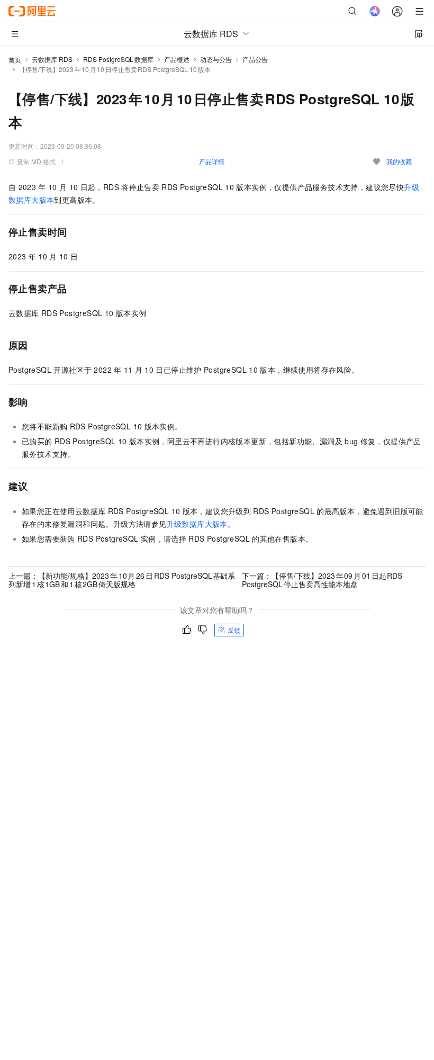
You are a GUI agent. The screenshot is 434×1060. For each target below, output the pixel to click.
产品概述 (176, 59)
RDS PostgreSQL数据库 (118, 59)
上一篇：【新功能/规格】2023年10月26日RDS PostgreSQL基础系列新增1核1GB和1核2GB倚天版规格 (121, 579)
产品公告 (255, 59)
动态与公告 (216, 59)
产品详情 (211, 161)
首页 (14, 59)
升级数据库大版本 (197, 523)
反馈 (234, 629)
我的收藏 (399, 161)
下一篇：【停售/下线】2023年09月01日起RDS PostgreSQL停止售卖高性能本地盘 (322, 579)
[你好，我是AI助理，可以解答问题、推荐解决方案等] (375, 11)
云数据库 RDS (52, 59)
